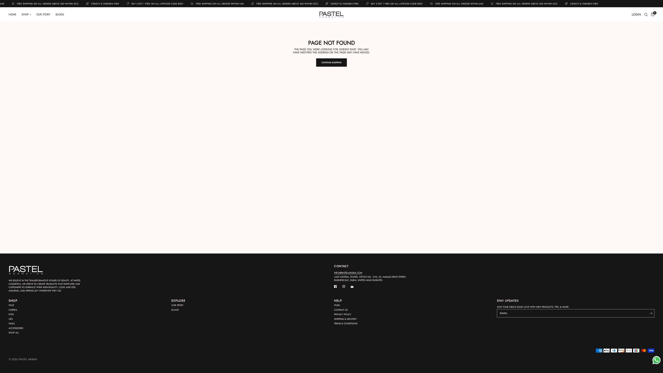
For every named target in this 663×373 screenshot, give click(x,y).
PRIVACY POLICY (342, 314)
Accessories (16, 328)
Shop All (14, 332)
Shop (25, 14)
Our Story (43, 14)
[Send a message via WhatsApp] (656, 360)
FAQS (337, 305)
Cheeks (13, 310)
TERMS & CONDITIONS (345, 323)
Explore (178, 300)
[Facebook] (338, 286)
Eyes (11, 314)
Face (11, 305)
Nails (12, 323)
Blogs (60, 14)
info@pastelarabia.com (348, 272)
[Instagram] (346, 286)
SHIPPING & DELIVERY (345, 319)
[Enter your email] (650, 313)
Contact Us (341, 310)
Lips (11, 319)
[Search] (646, 14)
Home (12, 14)
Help (338, 300)
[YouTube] (354, 287)
